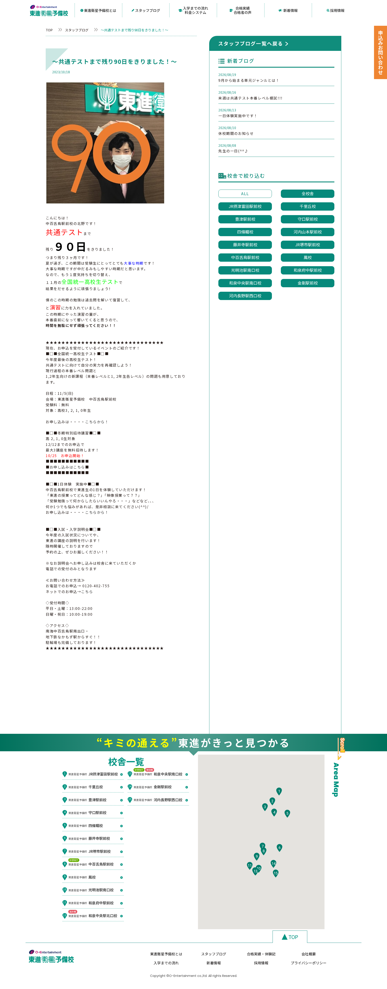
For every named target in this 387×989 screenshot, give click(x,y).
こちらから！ (97, 421)
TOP (49, 30)
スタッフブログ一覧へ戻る (250, 43)
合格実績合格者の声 (243, 10)
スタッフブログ (147, 10)
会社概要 (308, 954)
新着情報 (290, 10)
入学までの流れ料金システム (195, 10)
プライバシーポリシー (309, 962)
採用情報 (337, 10)
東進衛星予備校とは (100, 10)
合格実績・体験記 (261, 954)
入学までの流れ (166, 962)
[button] (279, 791)
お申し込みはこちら (67, 467)
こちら (87, 591)
